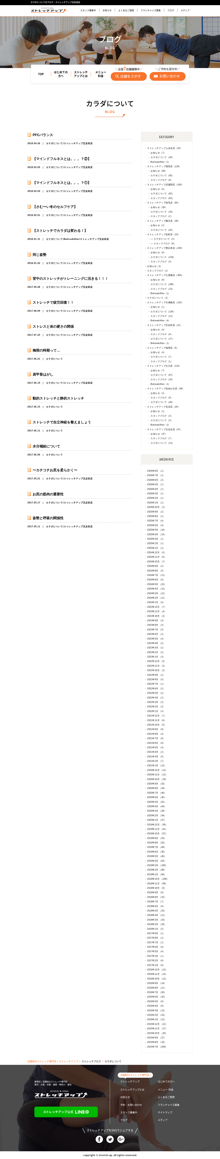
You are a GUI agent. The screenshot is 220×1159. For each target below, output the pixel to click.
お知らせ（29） (159, 207)
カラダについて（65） (162, 175)
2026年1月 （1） (156, 502)
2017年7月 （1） (156, 942)
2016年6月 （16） (156, 996)
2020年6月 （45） (156, 797)
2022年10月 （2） (156, 670)
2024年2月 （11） (156, 598)
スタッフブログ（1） (162, 361)
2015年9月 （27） (156, 1037)
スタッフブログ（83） (162, 198)
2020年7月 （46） (156, 793)
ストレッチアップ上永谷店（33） (164, 148)
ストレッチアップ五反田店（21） (164, 325)
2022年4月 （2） (156, 697)
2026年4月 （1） (156, 489)
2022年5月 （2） (156, 693)
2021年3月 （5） (156, 756)
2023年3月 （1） (156, 647)
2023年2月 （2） (156, 652)
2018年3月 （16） (156, 919)
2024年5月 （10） (156, 584)
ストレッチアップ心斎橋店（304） (165, 275)
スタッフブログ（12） (162, 316)
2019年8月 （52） (156, 842)
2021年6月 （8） (156, 743)
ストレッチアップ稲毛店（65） (163, 202)
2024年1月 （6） (156, 602)
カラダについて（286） (163, 284)
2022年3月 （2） (156, 702)
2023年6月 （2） (156, 634)
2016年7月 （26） (156, 992)
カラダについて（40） (162, 402)
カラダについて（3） (162, 420)
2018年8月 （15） (156, 897)
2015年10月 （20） (157, 1033)
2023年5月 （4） (156, 638)
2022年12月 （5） (156, 661)
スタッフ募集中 (88, 10)
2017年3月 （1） (156, 956)
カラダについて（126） (163, 311)
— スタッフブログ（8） (163, 243)
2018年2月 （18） (156, 924)
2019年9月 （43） (156, 838)
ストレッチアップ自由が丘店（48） (166, 388)
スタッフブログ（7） (162, 438)
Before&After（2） (160, 425)
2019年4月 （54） (156, 861)
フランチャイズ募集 (151, 10)
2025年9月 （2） (156, 511)
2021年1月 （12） (156, 765)
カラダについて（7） (162, 356)
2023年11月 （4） (156, 611)
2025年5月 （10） (156, 529)
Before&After (71, 239)
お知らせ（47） (159, 434)
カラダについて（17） (162, 338)
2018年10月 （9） (156, 888)
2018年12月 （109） (158, 879)
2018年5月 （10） (156, 910)
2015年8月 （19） (156, 1042)
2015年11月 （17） (157, 1028)
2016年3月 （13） (156, 1010)
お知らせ (107, 10)
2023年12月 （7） (156, 607)
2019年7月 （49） (156, 847)
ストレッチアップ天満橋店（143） (165, 302)
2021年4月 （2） (156, 752)
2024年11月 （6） (156, 557)
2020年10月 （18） (157, 779)
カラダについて (54, 143)
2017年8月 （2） (156, 938)
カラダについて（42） (162, 230)
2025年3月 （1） (156, 539)
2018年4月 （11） (156, 915)
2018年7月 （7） (156, 901)
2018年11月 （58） (157, 883)
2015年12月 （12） (157, 1024)
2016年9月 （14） (156, 983)
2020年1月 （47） (156, 820)
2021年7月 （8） (156, 738)
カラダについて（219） (163, 257)
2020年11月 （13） (157, 774)
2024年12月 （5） (156, 552)
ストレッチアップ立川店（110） (164, 366)
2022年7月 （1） (156, 684)
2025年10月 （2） (156, 507)
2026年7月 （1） (156, 475)
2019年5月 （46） (156, 856)
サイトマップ (165, 1112)
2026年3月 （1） (156, 493)
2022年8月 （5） (156, 679)
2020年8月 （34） (156, 788)
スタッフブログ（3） (162, 261)
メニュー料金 (100, 74)
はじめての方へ (61, 74)
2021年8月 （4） (156, 734)
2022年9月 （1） (156, 675)
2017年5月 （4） (156, 951)
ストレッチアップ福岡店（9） (163, 348)
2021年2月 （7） (156, 761)
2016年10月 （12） (157, 978)
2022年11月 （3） (156, 666)
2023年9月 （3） (156, 620)
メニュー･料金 (165, 1089)
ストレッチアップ (130, 1081)
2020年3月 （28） (156, 811)
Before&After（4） (160, 320)
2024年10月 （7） (156, 561)
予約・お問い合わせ (131, 1105)
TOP (41, 74)
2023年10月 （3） (156, 616)
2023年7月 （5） (156, 629)
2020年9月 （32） (156, 783)
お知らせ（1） (158, 307)
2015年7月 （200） (157, 1046)
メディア (185, 10)
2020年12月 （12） (157, 770)
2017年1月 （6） (156, 965)
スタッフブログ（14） (162, 289)
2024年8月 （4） (156, 570)
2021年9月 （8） (156, 729)
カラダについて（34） (162, 211)
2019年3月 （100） (157, 865)
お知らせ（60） (159, 171)
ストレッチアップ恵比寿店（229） (165, 248)
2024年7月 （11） (156, 575)
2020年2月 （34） (156, 815)
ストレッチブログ (91, 1061)
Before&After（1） (160, 162)
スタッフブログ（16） (162, 379)
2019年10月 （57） (157, 833)
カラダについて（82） (162, 193)
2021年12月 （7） (156, 715)
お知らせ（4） (158, 329)
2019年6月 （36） (156, 851)
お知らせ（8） (158, 252)
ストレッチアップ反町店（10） (163, 234)
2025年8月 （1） (156, 516)
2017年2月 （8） (156, 960)
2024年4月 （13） (156, 588)
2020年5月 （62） (156, 802)
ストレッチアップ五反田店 (78, 143)
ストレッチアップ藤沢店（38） (163, 221)
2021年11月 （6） (156, 720)
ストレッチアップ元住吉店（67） (164, 429)
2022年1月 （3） (156, 711)
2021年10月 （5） (156, 724)
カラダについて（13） (162, 443)
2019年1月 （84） (156, 874)
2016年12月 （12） (157, 969)
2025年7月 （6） (156, 520)
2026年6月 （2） (156, 480)
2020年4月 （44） (156, 806)
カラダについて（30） (162, 157)
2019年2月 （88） (156, 869)
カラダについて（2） (158, 298)
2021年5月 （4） (156, 747)
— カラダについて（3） (163, 239)
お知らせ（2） (158, 225)
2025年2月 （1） (156, 543)
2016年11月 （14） (157, 974)
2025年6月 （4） (156, 525)
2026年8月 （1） (156, 471)
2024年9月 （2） (156, 566)
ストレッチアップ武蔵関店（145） (165, 184)
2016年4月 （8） (156, 1006)
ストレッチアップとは (81, 74)
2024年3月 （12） (156, 593)
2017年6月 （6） (156, 947)
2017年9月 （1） (156, 933)
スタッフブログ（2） (162, 216)
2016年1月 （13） (156, 1019)
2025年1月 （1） (156, 548)
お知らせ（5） (158, 189)
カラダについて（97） (162, 375)
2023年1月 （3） (156, 656)
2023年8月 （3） (156, 625)
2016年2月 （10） (156, 1015)
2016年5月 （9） (156, 1001)
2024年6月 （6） (156, 579)
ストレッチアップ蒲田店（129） (164, 166)
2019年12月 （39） (157, 824)
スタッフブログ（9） (162, 180)
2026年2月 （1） (156, 498)
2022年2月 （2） (156, 706)
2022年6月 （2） (156, 688)
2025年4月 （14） (156, 534)
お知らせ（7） (158, 153)
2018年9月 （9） (156, 892)
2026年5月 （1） (156, 484)
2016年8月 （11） (156, 988)
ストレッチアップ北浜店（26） (163, 406)
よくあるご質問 (126, 10)
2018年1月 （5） (156, 929)
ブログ (170, 10)
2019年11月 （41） (157, 829)
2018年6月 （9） (156, 906)
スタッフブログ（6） (162, 334)
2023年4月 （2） (156, 643)
